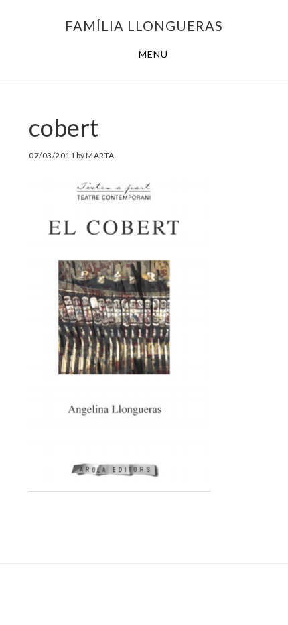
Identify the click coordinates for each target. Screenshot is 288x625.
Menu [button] (153, 54)
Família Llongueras (144, 25)
